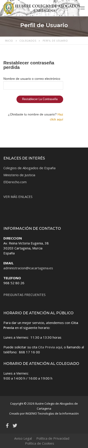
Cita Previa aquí (50, 347)
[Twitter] (15, 425)
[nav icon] (82, 7)
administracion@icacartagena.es (28, 268)
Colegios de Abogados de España (29, 168)
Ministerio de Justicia (19, 175)
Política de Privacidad (52, 438)
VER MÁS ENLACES (17, 196)
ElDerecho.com (15, 182)
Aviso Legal (23, 438)
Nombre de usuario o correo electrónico (31, 78)
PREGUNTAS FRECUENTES (24, 294)
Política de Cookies (39, 443)
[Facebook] (7, 425)
